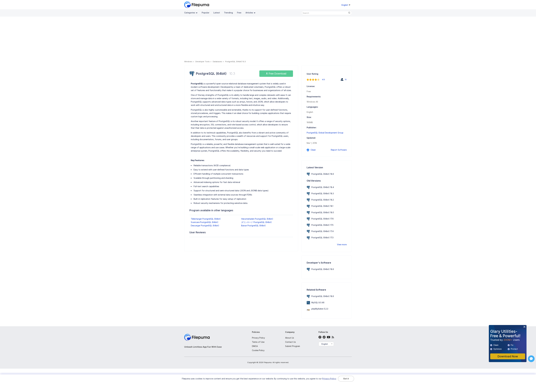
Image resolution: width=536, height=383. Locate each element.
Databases (217, 61)
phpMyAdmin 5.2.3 (319, 309)
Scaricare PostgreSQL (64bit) (204, 222)
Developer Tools (202, 61)
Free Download (277, 73)
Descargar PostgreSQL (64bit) (205, 225)
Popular (205, 12)
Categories (189, 12)
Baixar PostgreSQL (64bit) (253, 225)
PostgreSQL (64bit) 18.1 (322, 206)
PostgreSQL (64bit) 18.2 (322, 200)
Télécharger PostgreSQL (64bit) (206, 219)
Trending (228, 12)
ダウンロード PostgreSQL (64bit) (256, 222)
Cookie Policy (258, 350)
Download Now (507, 356)
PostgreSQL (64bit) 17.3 (322, 237)
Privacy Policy (258, 338)
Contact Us (290, 342)
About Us (289, 338)
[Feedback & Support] (531, 358)
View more (342, 244)
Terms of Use (258, 342)
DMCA (255, 346)
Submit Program (292, 346)
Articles (249, 12)
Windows (188, 61)
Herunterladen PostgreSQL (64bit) (257, 219)
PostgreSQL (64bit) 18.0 (322, 212)
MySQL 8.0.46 (317, 302)
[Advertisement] (268, 38)
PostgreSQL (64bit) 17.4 (322, 231)
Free (239, 12)
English (324, 344)
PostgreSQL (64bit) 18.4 (322, 187)
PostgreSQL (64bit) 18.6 (322, 174)
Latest (216, 12)
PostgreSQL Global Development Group (325, 132)
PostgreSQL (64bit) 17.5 (322, 225)
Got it (346, 378)
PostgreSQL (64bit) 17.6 (322, 219)
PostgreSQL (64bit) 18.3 (322, 193)
